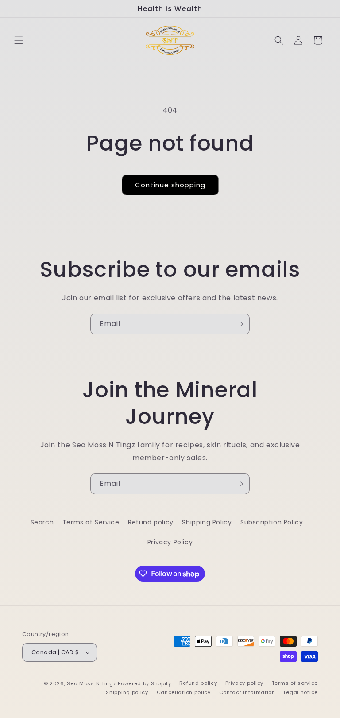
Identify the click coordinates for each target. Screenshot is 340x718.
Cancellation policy (184, 692)
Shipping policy (127, 692)
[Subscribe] (239, 324)
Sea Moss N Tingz (91, 683)
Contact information (247, 692)
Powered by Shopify (144, 683)
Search (42, 522)
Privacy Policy (170, 542)
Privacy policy (244, 683)
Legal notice (301, 692)
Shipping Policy (207, 522)
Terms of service (295, 683)
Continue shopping (170, 185)
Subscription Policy (271, 522)
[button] (18, 40)
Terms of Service (91, 522)
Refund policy (151, 522)
